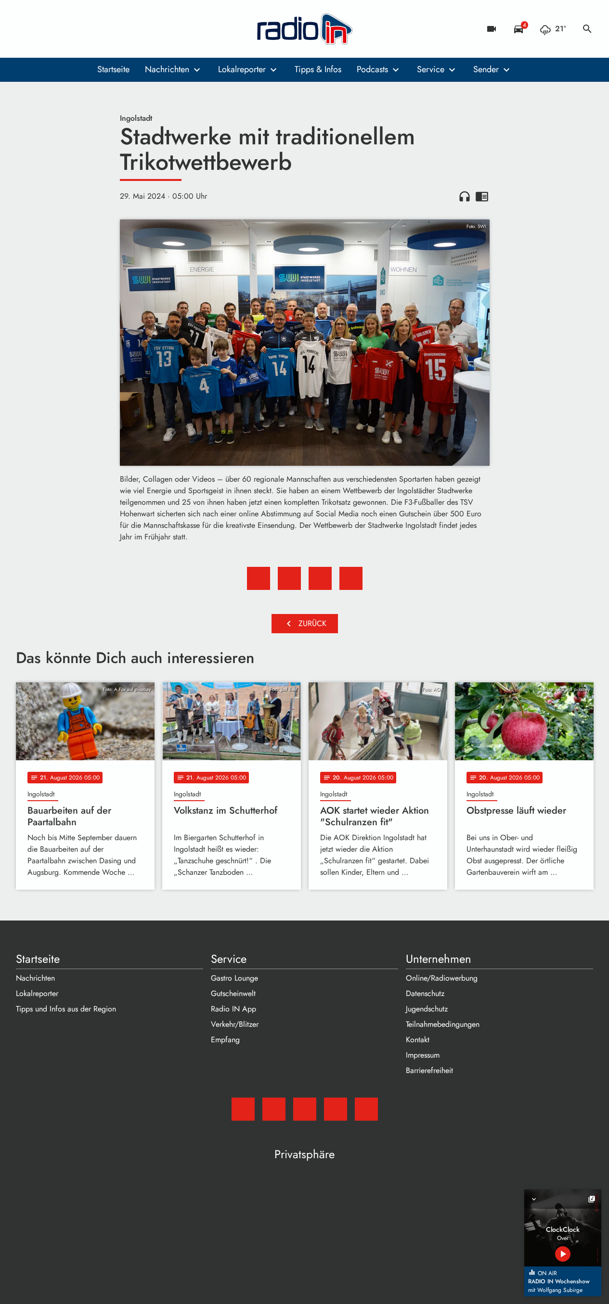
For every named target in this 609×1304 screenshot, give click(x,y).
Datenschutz (425, 993)
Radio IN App (233, 1008)
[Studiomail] (25, 28)
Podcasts (372, 69)
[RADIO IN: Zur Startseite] (305, 29)
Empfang (225, 1039)
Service (430, 69)
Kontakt (417, 1039)
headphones (464, 196)
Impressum (423, 1055)
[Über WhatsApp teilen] (320, 578)
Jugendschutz (427, 1008)
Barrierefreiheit (429, 1070)
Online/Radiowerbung (442, 978)
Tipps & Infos (318, 69)
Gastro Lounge (234, 978)
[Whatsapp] (83, 28)
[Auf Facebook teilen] (258, 578)
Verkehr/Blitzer (235, 1024)
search (587, 29)
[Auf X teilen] (289, 578)
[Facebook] (44, 28)
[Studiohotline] (102, 28)
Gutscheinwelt (233, 993)
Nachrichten (167, 69)
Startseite (113, 69)
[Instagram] (64, 28)
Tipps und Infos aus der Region (66, 1008)
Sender (486, 69)
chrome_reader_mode (482, 196)
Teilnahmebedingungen (442, 1024)
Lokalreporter (242, 69)
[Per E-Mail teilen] (351, 578)
